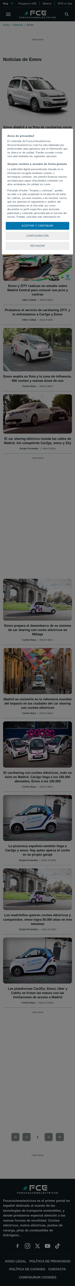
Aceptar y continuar (37, 225)
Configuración (37, 235)
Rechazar (37, 245)
